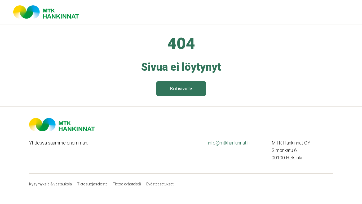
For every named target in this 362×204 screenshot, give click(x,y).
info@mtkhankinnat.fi (229, 143)
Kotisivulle (181, 88)
